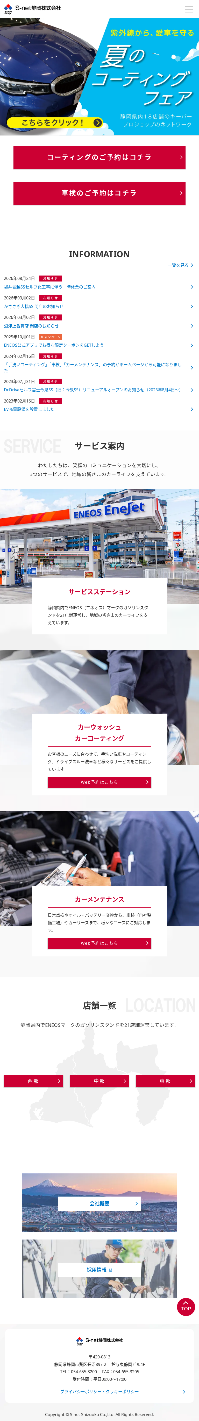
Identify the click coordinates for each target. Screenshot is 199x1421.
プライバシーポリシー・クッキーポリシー (99, 1392)
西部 (33, 1080)
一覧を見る (178, 265)
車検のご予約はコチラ (99, 193)
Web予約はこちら (99, 782)
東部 (165, 1080)
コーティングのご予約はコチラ (99, 157)
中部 (99, 1080)
